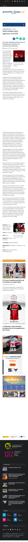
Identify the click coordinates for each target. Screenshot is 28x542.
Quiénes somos (14, 533)
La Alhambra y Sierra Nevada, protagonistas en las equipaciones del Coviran (14, 328)
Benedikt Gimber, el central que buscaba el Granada (15, 490)
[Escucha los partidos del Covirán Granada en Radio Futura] (19, 228)
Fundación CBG (7, 29)
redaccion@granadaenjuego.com (9, 535)
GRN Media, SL (8, 533)
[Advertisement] (14, 116)
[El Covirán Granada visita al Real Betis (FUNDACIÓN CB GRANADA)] (19, 56)
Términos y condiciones (7, 536)
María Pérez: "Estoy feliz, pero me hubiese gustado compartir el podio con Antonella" (16, 475)
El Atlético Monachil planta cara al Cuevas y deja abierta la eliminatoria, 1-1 (16, 497)
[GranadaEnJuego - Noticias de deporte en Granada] (14, 11)
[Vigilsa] (14, 355)
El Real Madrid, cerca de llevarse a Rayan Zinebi (16, 483)
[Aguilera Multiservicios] (14, 386)
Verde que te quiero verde (14, 467)
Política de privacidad (19, 535)
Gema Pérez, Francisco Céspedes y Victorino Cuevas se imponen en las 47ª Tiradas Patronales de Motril (16, 503)
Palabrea (17, 536)
